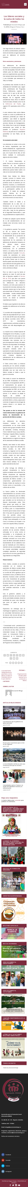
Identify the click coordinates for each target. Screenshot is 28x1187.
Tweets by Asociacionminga (10, 1067)
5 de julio (22, 253)
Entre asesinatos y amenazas (12, 61)
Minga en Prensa (15, 27)
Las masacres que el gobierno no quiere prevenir (13, 722)
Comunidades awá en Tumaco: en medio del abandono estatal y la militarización (13, 786)
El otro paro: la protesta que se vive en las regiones (13, 743)
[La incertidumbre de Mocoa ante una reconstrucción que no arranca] (14, 755)
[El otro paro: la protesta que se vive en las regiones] (14, 734)
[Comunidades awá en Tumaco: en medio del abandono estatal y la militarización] (14, 776)
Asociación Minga (17, 25)
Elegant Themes (12, 1181)
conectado (18, 800)
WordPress (14, 1182)
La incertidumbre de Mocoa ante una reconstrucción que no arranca (14, 764)
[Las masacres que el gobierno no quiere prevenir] (14, 712)
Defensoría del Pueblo (13, 104)
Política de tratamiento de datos (10, 1136)
